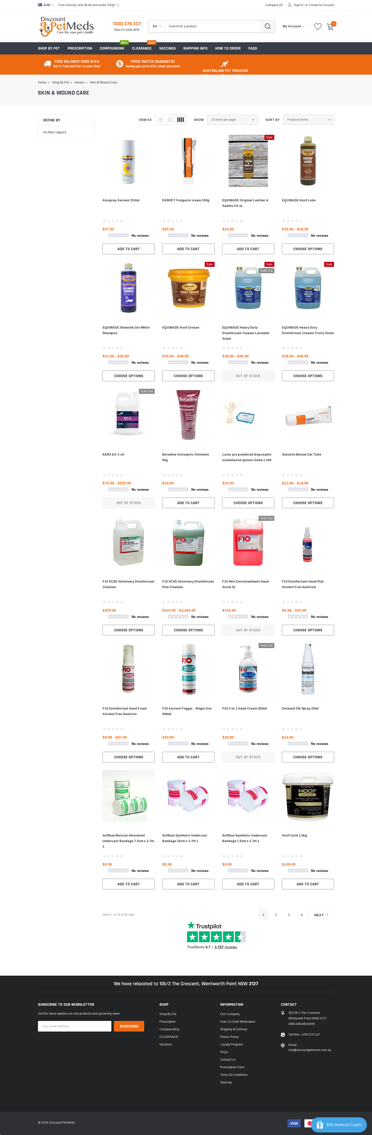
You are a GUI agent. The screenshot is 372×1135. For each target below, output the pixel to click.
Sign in (298, 5)
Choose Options (307, 249)
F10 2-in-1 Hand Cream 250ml (244, 708)
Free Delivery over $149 (76, 63)
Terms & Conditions (233, 1075)
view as (145, 120)
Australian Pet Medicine (225, 72)
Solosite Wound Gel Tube (301, 454)
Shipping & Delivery (233, 1029)
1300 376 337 (127, 23)
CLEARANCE (168, 1037)
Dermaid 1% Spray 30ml (300, 708)
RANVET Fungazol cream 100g (185, 200)
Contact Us (227, 1059)
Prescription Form (232, 1067)
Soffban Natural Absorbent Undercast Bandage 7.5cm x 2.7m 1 (128, 841)
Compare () (274, 5)
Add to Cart (128, 249)
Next (319, 915)
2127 (253, 983)
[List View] (160, 119)
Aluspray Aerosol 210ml (120, 200)
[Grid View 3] (170, 119)
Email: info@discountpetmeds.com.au (309, 1047)
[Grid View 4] (180, 119)
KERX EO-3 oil (113, 454)
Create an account (321, 5)
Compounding (112, 48)
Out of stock (248, 376)
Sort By (272, 120)
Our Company (230, 1014)
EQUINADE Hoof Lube (299, 200)
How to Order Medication (237, 1021)
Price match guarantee (153, 63)
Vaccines (165, 1044)
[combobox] (213, 26)
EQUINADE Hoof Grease (180, 327)
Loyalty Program (231, 1044)
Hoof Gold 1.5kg (294, 835)
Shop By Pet (49, 48)
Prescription (80, 48)
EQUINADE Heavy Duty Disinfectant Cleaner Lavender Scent (246, 333)
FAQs (224, 1052)
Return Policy (229, 1037)
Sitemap (226, 1082)
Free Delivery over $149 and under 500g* (86, 5)
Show (198, 120)
